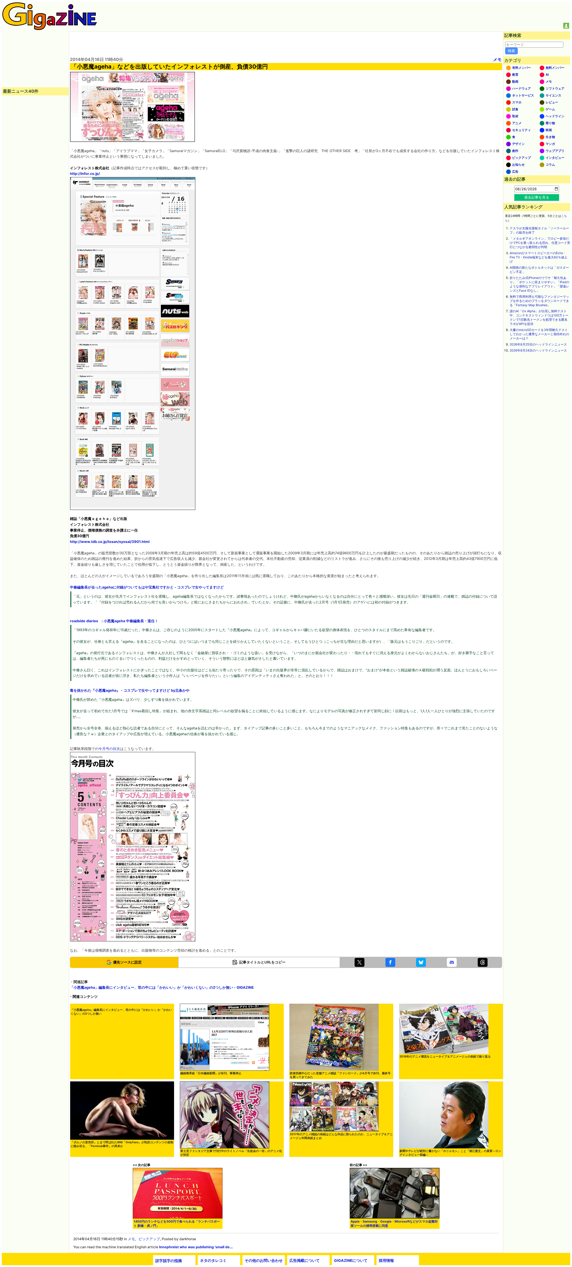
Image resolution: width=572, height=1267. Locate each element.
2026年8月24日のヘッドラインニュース (538, 350)
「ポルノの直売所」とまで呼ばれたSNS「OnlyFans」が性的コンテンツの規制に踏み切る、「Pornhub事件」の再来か (122, 1144)
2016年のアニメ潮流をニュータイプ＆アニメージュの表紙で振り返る (445, 1056)
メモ (497, 59)
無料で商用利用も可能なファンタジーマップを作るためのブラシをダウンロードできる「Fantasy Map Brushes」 (539, 301)
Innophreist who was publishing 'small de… (195, 1247)
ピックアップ (149, 1239)
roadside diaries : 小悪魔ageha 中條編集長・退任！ (114, 621)
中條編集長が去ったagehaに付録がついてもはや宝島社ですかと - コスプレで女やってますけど (147, 587)
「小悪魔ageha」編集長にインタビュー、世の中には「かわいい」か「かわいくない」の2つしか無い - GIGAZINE (162, 987)
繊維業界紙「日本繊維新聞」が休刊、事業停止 (210, 1073)
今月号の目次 (109, 748)
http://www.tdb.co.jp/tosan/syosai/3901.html (109, 541)
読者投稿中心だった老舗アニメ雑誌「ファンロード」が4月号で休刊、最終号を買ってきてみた (340, 1075)
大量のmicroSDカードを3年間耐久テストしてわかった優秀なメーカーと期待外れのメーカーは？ (539, 334)
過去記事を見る (536, 197)
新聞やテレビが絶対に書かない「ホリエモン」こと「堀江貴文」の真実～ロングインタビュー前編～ (450, 1152)
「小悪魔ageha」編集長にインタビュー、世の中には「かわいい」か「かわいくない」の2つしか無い (121, 1011)
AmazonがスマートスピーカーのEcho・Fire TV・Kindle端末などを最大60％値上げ (538, 257)
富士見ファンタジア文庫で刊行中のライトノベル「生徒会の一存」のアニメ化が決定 (231, 1152)
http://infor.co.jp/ (85, 173)
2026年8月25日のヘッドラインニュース (538, 344)
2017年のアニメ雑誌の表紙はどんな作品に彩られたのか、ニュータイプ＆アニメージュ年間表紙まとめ (341, 1136)
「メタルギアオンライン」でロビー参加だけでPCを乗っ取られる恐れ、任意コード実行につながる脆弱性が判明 (540, 243)
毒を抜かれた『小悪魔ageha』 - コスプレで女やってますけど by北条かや (129, 690)
